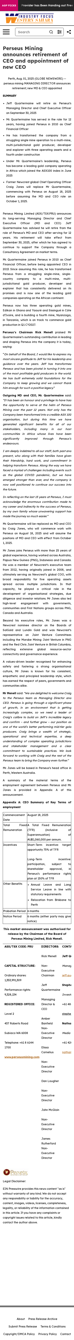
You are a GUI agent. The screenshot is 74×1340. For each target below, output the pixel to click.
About (21, 1319)
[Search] (51, 32)
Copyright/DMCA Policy (19, 1334)
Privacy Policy (47, 1334)
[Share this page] (68, 31)
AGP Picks (9, 5)
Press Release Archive (42, 1319)
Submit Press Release (23, 1326)
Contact (65, 1334)
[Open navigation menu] (6, 31)
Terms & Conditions (53, 1326)
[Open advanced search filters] (59, 32)
